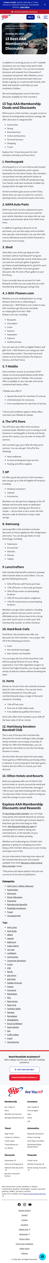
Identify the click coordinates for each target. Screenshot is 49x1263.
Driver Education (14, 897)
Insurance (11, 900)
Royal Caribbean (14, 1023)
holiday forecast (14, 982)
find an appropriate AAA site (34, 1194)
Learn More (24, 7)
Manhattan (12, 993)
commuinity (12, 956)
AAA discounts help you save (21, 826)
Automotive (12, 889)
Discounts (11, 893)
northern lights (14, 1008)
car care (11, 949)
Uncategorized (14, 915)
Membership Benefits (17, 904)
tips (8, 1030)
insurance (11, 990)
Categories (8, 881)
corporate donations (16, 960)
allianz (10, 934)
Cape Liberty (13, 945)
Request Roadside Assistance (26, 11)
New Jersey (12, 1001)
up (39, 787)
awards (10, 938)
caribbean (11, 953)
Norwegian (12, 1016)
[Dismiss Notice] (44, 4)
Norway (10, 1012)
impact (10, 986)
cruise (10, 964)
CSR (9, 968)
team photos (13, 1027)
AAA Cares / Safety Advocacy (20, 886)
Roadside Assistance (16, 908)
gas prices (11, 975)
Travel (10, 912)
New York (11, 1005)
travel (9, 1038)
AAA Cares (12, 927)
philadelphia (12, 1019)
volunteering (13, 1042)
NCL (9, 997)
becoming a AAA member (17, 813)
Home (7, 26)
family (10, 971)
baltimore (11, 942)
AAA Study (12, 931)
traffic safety (13, 1034)
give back (11, 979)
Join (29, 17)
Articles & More (18, 26)
